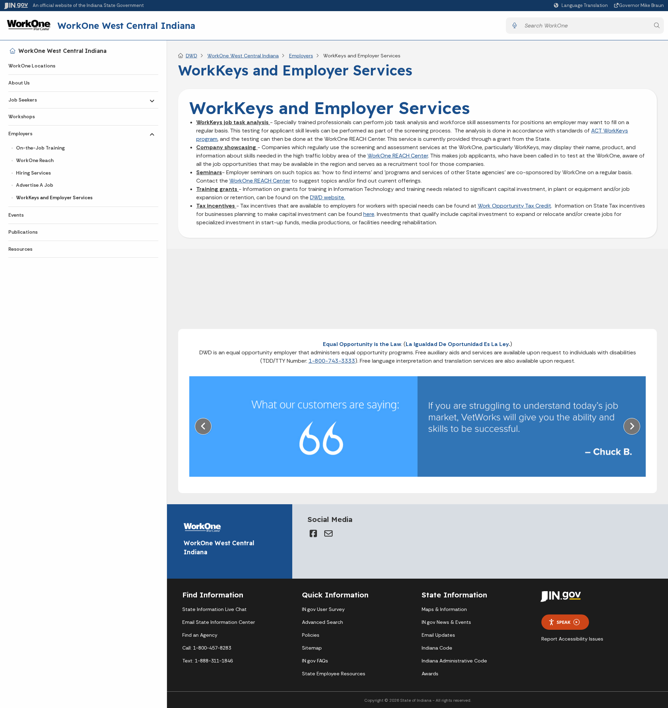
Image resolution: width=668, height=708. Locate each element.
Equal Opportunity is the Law (362, 344)
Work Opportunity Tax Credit (514, 205)
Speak (564, 622)
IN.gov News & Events (446, 622)
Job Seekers (22, 100)
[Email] (328, 533)
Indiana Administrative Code (454, 661)
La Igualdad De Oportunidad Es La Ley (457, 344)
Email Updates (438, 635)
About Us (19, 83)
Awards (430, 673)
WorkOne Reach (35, 160)
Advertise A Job (34, 185)
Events (16, 215)
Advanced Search (322, 622)
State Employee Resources (333, 673)
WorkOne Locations (31, 66)
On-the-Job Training (40, 148)
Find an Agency (199, 635)
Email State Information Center (218, 622)
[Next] (631, 426)
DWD (191, 56)
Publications (23, 232)
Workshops (21, 116)
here (368, 214)
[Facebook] (313, 533)
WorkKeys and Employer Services (54, 197)
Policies (310, 635)
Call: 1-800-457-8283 (206, 648)
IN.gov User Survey (323, 609)
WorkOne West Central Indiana (126, 25)
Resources (20, 249)
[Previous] (203, 426)
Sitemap (312, 648)
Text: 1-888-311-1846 (207, 661)
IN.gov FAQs (315, 661)
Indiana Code (437, 648)
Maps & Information (444, 609)
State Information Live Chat (214, 609)
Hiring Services (33, 173)
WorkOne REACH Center (397, 155)
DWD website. (327, 197)
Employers (20, 133)
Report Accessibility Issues (572, 639)
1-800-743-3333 (332, 360)
